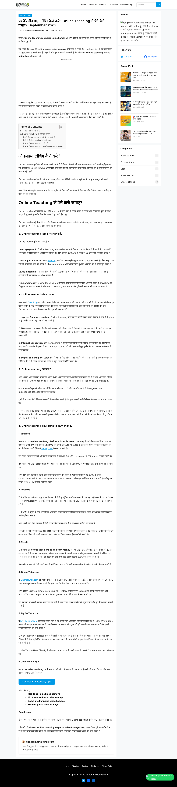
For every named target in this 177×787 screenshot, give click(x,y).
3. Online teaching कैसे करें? (38, 143)
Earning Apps (127, 162)
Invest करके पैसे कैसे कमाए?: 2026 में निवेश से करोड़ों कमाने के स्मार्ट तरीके (145, 88)
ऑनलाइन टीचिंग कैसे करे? (31, 131)
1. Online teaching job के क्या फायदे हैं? (40, 137)
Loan (123, 168)
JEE (50, 448)
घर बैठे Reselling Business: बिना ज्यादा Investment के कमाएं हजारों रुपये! (145, 75)
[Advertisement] (66, 78)
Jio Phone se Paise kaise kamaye (45, 697)
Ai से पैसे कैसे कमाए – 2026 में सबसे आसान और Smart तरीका (145, 103)
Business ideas (25, 15)
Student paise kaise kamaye (43, 704)
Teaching (33, 302)
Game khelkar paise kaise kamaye (46, 701)
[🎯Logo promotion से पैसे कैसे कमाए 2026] (126, 121)
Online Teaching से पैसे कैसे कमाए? (36, 134)
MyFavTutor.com (28, 621)
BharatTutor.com (29, 579)
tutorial (51, 260)
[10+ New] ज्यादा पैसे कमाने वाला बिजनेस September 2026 (144, 132)
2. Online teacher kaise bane (39, 140)
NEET (44, 448)
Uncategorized (128, 182)
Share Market (127, 175)
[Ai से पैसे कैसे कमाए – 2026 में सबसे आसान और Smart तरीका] (126, 106)
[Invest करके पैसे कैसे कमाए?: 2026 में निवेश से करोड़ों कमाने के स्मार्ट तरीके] (126, 91)
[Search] (158, 4)
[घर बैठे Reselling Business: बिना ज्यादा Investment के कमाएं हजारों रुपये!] (126, 77)
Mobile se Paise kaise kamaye (44, 694)
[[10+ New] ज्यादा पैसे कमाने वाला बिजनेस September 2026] (126, 135)
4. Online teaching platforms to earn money (45, 146)
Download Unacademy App (36, 681)
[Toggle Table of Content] (60, 127)
